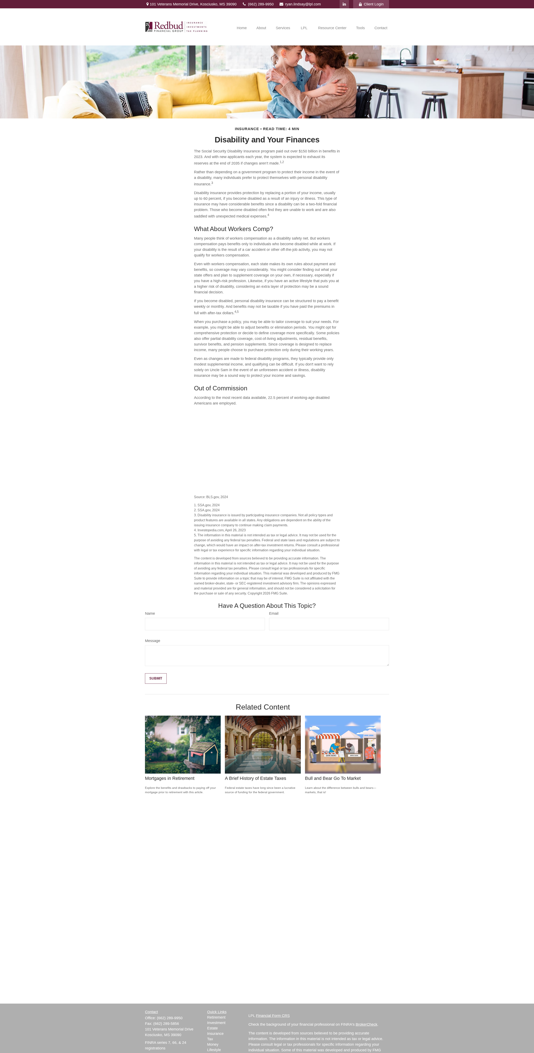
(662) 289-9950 (261, 4)
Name (150, 613)
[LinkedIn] (344, 4)
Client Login (374, 4)
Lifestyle (214, 1050)
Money (212, 1044)
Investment (216, 1023)
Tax (210, 1039)
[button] (241, 28)
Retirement (216, 1017)
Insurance (215, 1034)
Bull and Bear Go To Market (333, 778)
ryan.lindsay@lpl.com (303, 4)
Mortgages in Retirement (169, 778)
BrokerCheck (366, 1024)
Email (273, 613)
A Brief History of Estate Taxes (255, 778)
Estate (212, 1028)
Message (152, 641)
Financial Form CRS (273, 1016)
